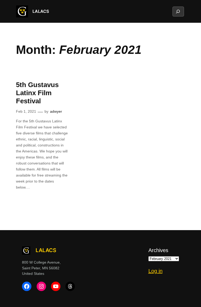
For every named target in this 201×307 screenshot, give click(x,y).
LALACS (40, 11)
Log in (155, 271)
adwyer (56, 111)
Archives (158, 250)
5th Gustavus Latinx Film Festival (37, 93)
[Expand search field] (178, 11)
